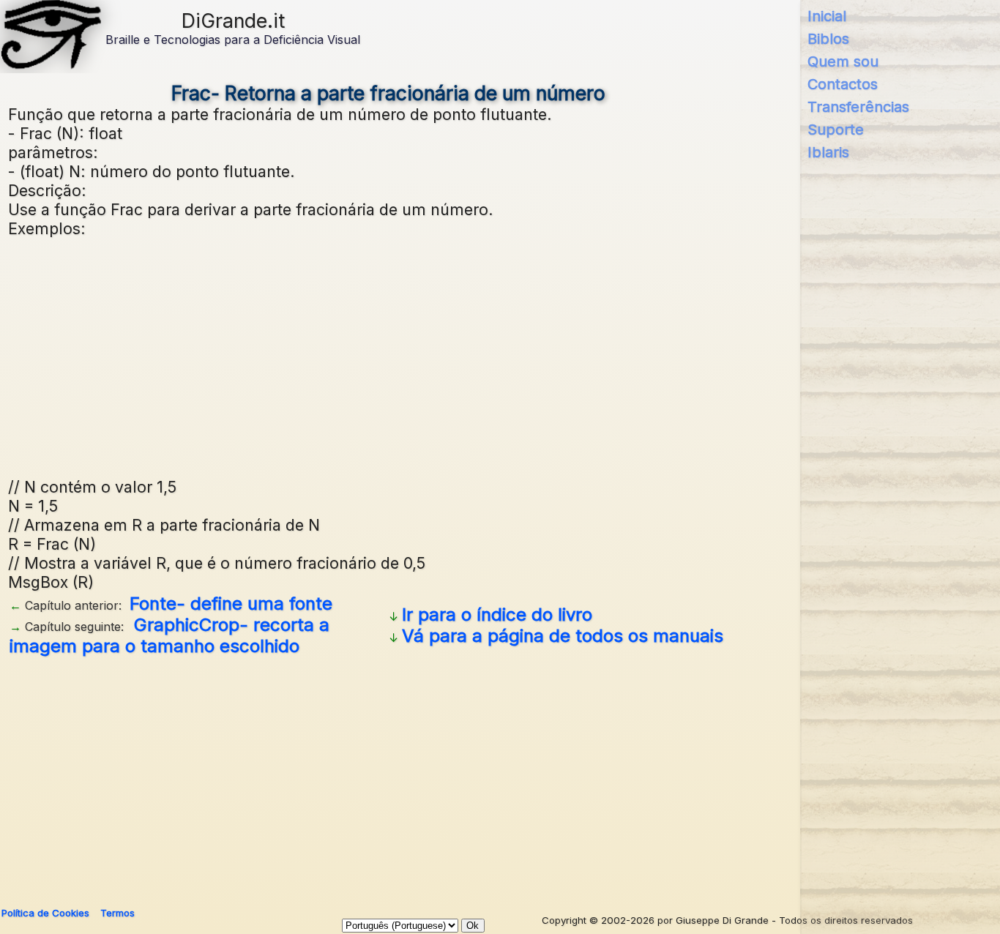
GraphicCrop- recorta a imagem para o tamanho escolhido (169, 635)
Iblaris (828, 152)
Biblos (828, 39)
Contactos (842, 84)
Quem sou (842, 61)
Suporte (835, 129)
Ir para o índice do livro (497, 614)
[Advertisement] (447, 355)
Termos (117, 913)
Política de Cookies (45, 913)
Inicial (826, 16)
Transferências (858, 107)
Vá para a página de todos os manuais (562, 635)
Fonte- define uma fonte (231, 603)
